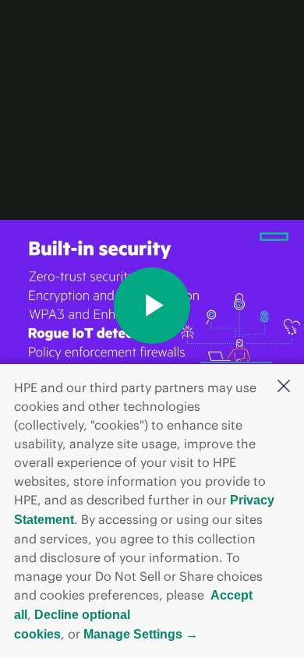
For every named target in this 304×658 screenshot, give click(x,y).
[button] (283, 387)
